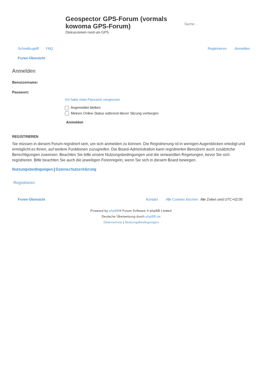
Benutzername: (25, 82)
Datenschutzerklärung (76, 169)
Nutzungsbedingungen (32, 169)
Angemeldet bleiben (85, 107)
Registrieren (24, 183)
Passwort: (20, 92)
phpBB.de (153, 216)
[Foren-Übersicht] (38, 21)
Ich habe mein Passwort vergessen (92, 99)
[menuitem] (46, 48)
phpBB (114, 210)
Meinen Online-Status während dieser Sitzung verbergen (114, 113)
